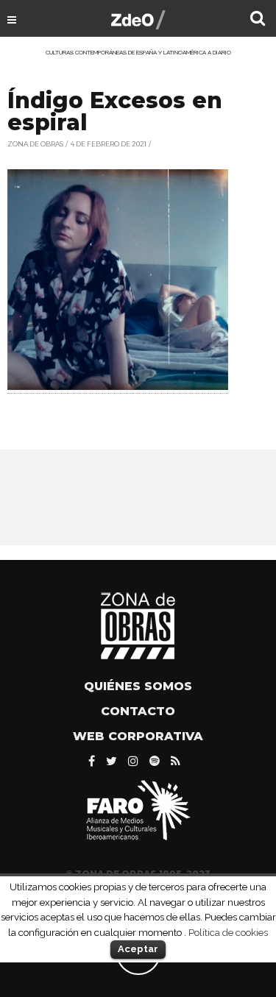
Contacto (138, 711)
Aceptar (138, 948)
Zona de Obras (35, 144)
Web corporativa (138, 736)
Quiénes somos (138, 686)
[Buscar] (257, 19)
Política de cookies (228, 932)
